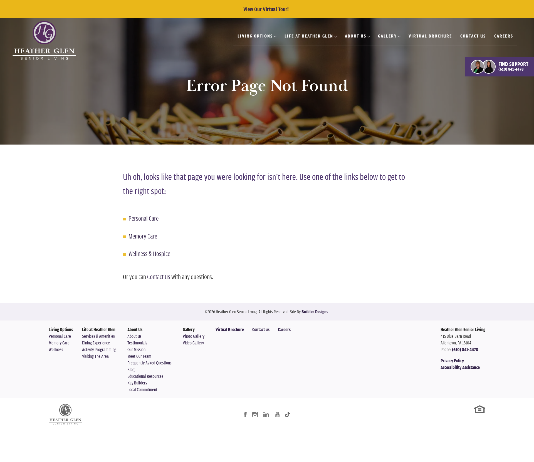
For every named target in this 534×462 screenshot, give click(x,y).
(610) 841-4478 (465, 349)
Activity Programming (99, 349)
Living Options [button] (255, 36)
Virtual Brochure (430, 36)
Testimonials (137, 343)
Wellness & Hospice (149, 253)
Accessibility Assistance (460, 367)
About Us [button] (355, 36)
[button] (499, 66)
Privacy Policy (452, 360)
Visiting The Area (95, 356)
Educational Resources (145, 376)
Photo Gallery (193, 336)
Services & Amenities (98, 336)
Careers (503, 36)
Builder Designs (314, 312)
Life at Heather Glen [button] (309, 36)
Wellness (56, 349)
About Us (134, 336)
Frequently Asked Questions (149, 363)
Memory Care (142, 236)
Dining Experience (96, 343)
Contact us (261, 329)
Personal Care (143, 218)
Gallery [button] (387, 36)
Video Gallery (193, 343)
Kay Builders (137, 383)
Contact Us (473, 36)
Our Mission (136, 349)
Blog (131, 369)
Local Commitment (142, 389)
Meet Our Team (139, 356)
